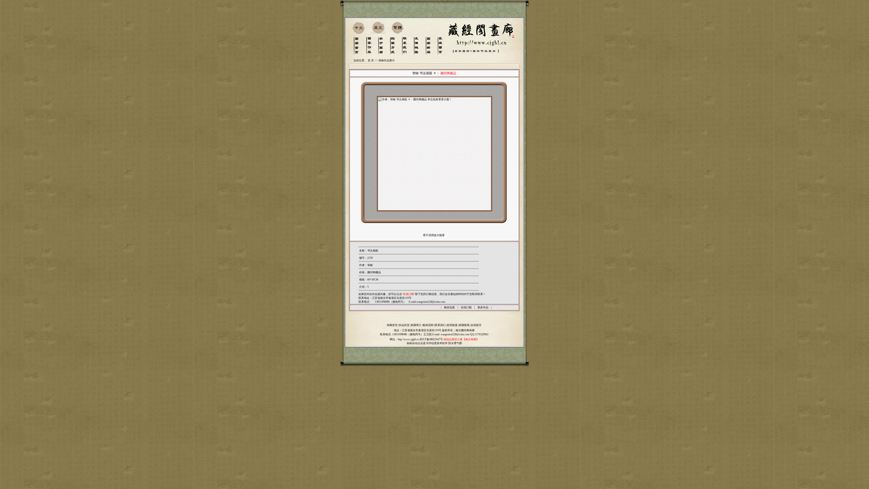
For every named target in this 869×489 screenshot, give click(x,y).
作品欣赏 (404, 325)
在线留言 (476, 325)
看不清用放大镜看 (434, 235)
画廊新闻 (464, 325)
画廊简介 (416, 325)
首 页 (371, 60)
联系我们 (440, 325)
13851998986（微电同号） (407, 334)
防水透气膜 (455, 343)
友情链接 (452, 325)
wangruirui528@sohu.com (430, 301)
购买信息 (449, 307)
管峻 (370, 265)
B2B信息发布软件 (437, 343)
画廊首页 (392, 325)
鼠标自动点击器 (416, 343)
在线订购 (466, 307)
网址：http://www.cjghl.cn (404, 339)
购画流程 (428, 325)
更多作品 (482, 307)
